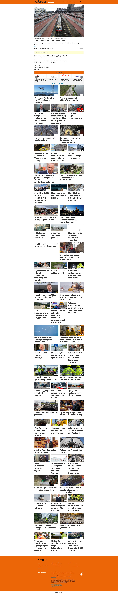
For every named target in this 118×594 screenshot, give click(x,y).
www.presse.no (53, 577)
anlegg (47, 67)
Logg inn (75, 1)
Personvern (53, 586)
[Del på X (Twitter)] (81, 48)
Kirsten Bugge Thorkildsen (76, 562)
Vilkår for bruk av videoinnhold (56, 584)
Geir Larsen (76, 563)
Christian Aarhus (60, 563)
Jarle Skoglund (57, 564)
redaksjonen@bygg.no (58, 565)
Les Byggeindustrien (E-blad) (68, 1)
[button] (36, 77)
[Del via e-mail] (82, 48)
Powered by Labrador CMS (59, 592)
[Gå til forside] (41, 1)
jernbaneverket (42, 67)
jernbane (36, 67)
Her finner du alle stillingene (59, 83)
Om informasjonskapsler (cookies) (56, 585)
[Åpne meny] (81, 2)
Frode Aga (61, 562)
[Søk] (78, 1)
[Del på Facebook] (80, 48)
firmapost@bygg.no (76, 565)
